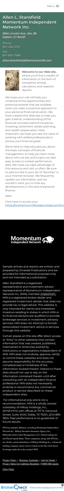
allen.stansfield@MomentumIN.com (27, 60)
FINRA (44, 294)
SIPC (53, 294)
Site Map (8, 469)
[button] (53, 6)
